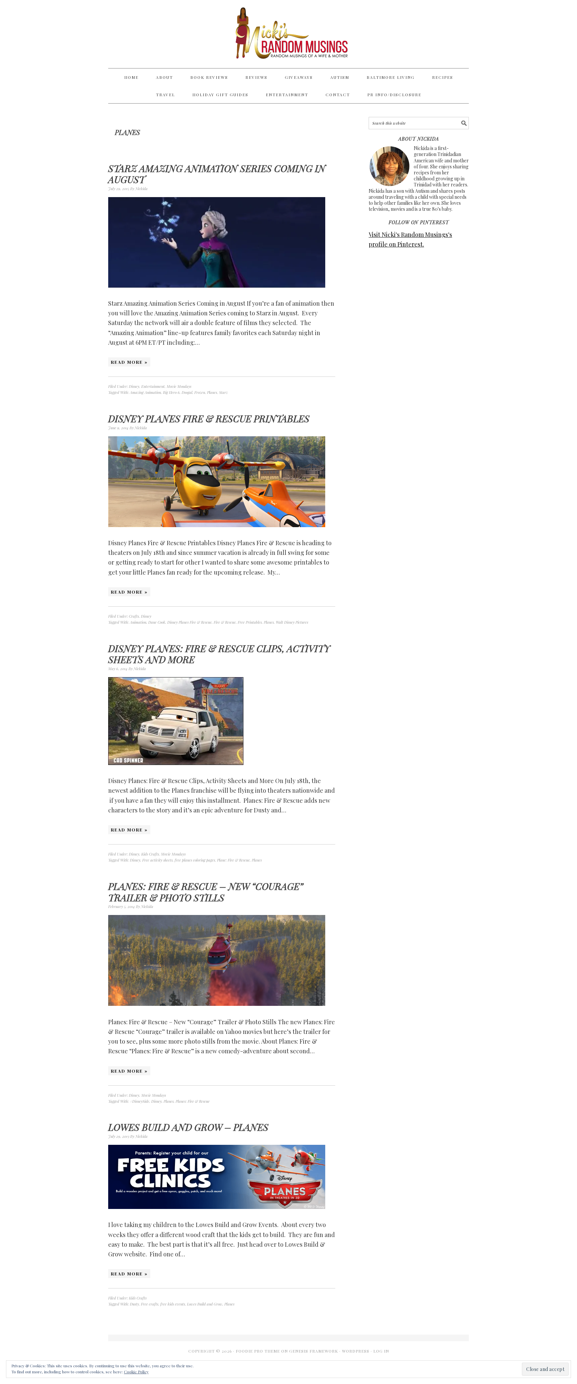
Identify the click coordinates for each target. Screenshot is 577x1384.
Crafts (134, 616)
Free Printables (250, 622)
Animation (138, 622)
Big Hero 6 (171, 392)
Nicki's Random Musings (288, 34)
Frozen (199, 392)
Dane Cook (156, 622)
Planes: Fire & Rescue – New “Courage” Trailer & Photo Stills (205, 892)
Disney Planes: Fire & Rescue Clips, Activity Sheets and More (219, 654)
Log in (381, 1351)
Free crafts (149, 1303)
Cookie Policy (136, 1371)
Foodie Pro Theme (258, 1351)
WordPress (355, 1351)
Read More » (129, 362)
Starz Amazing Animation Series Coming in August (217, 174)
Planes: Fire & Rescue (193, 1101)
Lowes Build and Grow (204, 1303)
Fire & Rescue (225, 622)
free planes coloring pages (195, 860)
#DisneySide (139, 1101)
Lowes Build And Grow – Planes (188, 1127)
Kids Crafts (150, 854)
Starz (223, 392)
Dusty (134, 1303)
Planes (212, 392)
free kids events (172, 1303)
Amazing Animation (145, 392)
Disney (134, 386)
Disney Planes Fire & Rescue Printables (209, 418)
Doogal (187, 392)
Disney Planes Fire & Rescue (189, 622)
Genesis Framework (313, 1351)
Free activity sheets (157, 860)
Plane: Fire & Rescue (233, 860)
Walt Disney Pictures (292, 622)
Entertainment (153, 386)
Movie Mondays (179, 386)
